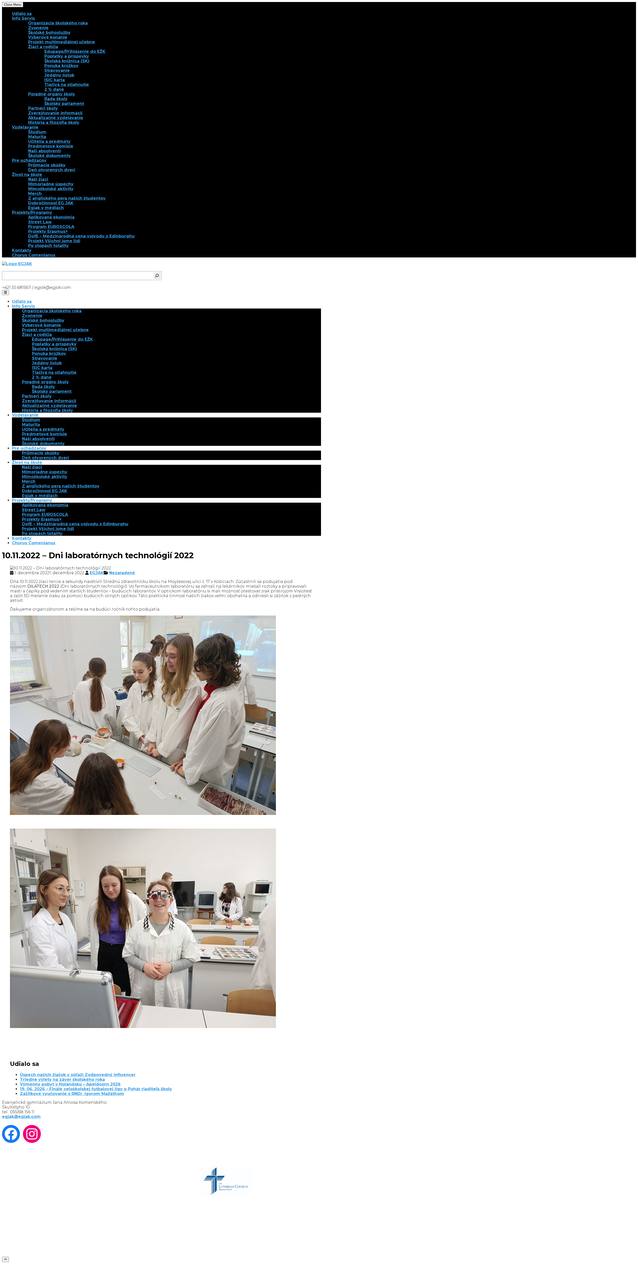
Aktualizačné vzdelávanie (55, 117)
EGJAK (97, 572)
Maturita (37, 136)
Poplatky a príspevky (66, 56)
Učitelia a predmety (49, 141)
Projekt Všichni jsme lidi (54, 240)
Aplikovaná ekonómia (51, 217)
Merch (35, 193)
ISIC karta (54, 80)
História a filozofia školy (53, 122)
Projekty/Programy (32, 212)
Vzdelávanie (25, 127)
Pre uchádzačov (29, 160)
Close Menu (12, 4)
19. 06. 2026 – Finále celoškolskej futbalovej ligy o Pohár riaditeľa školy (96, 1089)
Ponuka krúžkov (61, 65)
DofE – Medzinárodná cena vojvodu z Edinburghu (81, 236)
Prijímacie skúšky (47, 165)
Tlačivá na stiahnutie (66, 84)
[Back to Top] (5, 1259)
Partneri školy (43, 108)
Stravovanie (57, 70)
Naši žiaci (38, 179)
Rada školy (56, 98)
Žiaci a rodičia (43, 46)
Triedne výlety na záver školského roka (62, 1079)
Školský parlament (64, 103)
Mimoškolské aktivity (51, 188)
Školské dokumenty (49, 155)
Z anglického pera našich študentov (67, 198)
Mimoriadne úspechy (51, 184)
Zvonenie (38, 27)
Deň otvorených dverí (51, 169)
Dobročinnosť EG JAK (51, 203)
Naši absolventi (44, 151)
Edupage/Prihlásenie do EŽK (74, 51)
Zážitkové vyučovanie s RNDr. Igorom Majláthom (72, 1093)
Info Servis (23, 18)
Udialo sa (22, 13)
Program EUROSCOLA (51, 226)
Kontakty (21, 250)
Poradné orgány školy (51, 94)
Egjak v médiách (46, 207)
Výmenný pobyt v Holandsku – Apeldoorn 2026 (70, 1084)
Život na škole (27, 174)
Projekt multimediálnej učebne (61, 42)
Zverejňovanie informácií (55, 113)
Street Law (40, 222)
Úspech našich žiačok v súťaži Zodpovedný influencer (78, 1074)
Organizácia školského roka (58, 23)
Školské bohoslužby (49, 32)
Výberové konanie (47, 37)
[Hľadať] (157, 275)
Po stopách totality (48, 245)
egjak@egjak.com (21, 1116)
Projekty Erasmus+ (48, 231)
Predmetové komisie (50, 146)
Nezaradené (122, 572)
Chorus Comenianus (33, 255)
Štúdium (37, 132)
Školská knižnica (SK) (66, 61)
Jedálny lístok (59, 75)
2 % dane (54, 89)
